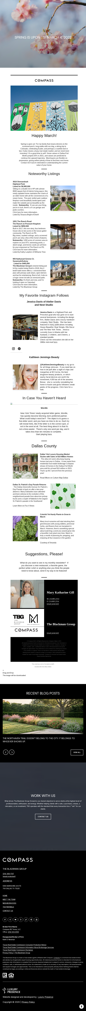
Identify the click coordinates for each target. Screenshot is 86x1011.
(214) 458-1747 (8, 874)
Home (5, 896)
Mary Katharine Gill (60, 592)
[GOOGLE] (31, 919)
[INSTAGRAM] (10, 919)
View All (77, 752)
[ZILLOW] (36, 919)
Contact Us (8, 911)
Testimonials (8, 907)
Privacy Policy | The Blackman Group (16, 953)
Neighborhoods (9, 903)
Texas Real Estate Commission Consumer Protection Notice (24, 945)
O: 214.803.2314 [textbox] (53, 601)
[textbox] (44, 135)
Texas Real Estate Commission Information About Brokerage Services (28, 947)
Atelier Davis (49, 320)
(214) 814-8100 (13, 932)
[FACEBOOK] (5, 919)
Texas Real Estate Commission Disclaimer (18, 950)
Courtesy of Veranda (48, 543)
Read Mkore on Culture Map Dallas (54, 478)
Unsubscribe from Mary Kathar (43, 666)
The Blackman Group (61, 624)
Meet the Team (9, 899)
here (19, 212)
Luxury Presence (45, 997)
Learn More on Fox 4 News (23, 506)
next (11, 752)
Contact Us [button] (43, 817)
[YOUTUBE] (15, 919)
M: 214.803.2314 (53, 599)
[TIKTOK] (26, 919)
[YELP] (20, 919)
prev (5, 752)
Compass (57, 958)
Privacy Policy (28, 1002)
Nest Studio (53, 322)
